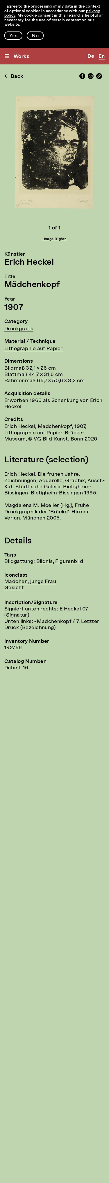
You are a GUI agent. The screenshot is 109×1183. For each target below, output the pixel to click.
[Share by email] (91, 77)
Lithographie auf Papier (33, 348)
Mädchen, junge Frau (30, 581)
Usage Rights (54, 239)
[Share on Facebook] (82, 77)
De (90, 56)
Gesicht (14, 587)
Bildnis (44, 561)
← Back (14, 76)
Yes (13, 36)
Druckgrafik (18, 329)
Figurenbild (69, 561)
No (35, 36)
